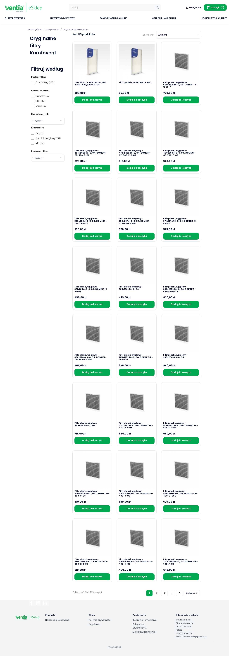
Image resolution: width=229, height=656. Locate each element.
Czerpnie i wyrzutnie (164, 18)
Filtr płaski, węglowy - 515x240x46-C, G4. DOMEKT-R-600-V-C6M (180, 425)
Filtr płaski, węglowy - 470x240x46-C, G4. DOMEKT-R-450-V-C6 (92, 493)
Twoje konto (139, 615)
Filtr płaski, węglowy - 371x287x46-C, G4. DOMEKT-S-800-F (180, 220)
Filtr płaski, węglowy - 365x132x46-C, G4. (131, 288)
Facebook (31, 603)
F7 (39, 133)
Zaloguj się (138, 624)
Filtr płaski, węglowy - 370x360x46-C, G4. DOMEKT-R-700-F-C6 (180, 561)
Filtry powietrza (15, 18)
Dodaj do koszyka (92, 99)
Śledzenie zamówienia (145, 620)
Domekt (43, 96)
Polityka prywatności (100, 620)
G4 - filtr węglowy (48, 138)
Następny (192, 593)
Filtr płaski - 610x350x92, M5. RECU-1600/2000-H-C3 (90, 83)
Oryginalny (45, 82)
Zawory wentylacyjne (113, 18)
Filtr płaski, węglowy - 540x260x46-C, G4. (86, 424)
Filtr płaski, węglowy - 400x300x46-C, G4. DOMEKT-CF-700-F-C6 (179, 152)
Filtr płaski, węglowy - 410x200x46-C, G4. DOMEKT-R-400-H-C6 (136, 561)
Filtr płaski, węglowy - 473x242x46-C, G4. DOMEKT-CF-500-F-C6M (135, 152)
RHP (40, 101)
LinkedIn (45, 603)
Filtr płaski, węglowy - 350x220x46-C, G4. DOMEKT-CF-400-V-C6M (90, 357)
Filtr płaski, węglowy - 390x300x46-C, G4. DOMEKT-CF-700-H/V (90, 220)
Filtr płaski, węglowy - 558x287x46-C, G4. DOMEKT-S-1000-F (180, 84)
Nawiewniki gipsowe (62, 18)
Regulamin (94, 624)
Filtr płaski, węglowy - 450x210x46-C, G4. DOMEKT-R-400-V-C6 (136, 493)
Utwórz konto (140, 627)
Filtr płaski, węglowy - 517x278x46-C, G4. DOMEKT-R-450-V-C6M (136, 425)
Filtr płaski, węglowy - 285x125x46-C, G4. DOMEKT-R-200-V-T (136, 357)
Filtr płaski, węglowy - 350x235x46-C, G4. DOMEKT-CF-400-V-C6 (179, 289)
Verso (41, 106)
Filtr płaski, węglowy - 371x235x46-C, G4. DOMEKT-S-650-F (91, 289)
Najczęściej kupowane (57, 620)
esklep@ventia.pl (199, 636)
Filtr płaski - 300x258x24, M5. (135, 82)
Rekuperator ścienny (214, 18)
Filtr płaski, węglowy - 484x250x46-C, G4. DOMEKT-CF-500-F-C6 (90, 152)
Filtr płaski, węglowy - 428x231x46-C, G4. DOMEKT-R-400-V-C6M (180, 493)
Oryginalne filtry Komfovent (43, 45)
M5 (40, 143)
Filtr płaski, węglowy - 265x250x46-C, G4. (175, 356)
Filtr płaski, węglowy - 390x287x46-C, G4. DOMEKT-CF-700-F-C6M (135, 220)
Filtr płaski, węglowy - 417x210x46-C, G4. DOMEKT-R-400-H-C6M (91, 561)
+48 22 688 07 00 (184, 633)
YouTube (38, 603)
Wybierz (162, 34)
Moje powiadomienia (144, 631)
